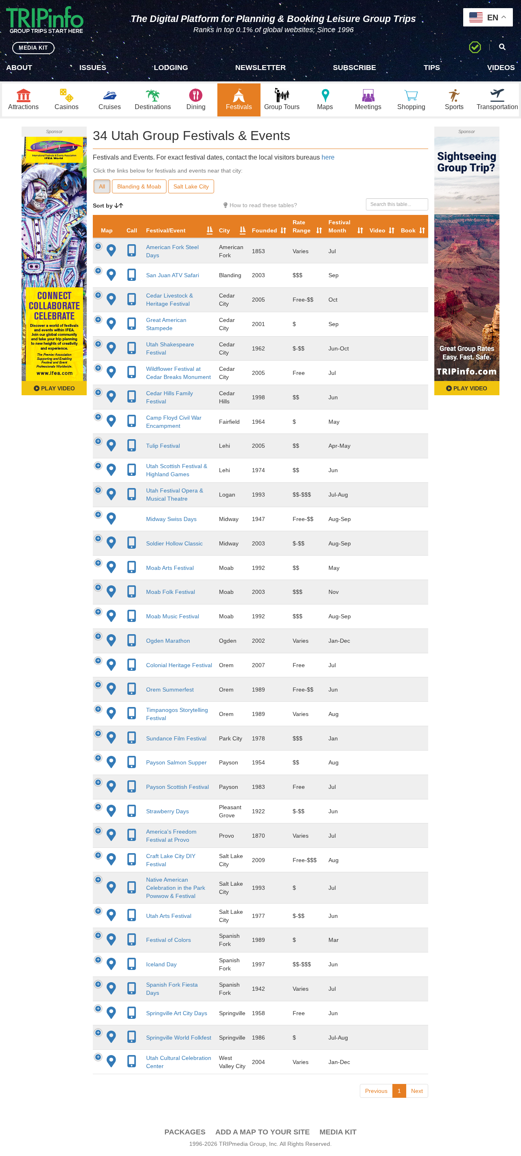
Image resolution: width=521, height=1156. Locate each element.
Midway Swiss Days (171, 519)
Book (408, 230)
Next (417, 1091)
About (19, 67)
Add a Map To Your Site (262, 1132)
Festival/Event (166, 230)
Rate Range (302, 226)
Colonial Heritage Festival (179, 665)
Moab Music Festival (172, 616)
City (224, 230)
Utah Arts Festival (168, 916)
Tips (432, 67)
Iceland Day (161, 964)
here (328, 157)
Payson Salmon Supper (176, 762)
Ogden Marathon (168, 640)
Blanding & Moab (139, 186)
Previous (376, 1091)
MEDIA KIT (33, 48)
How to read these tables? (262, 205)
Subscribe (354, 67)
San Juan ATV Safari (172, 275)
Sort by (103, 205)
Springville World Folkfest (178, 1037)
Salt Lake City (191, 186)
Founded (264, 230)
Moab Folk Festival (170, 592)
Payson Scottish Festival (177, 787)
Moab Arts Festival (170, 568)
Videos (501, 67)
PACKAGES (185, 1132)
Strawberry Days (167, 811)
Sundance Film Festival (176, 738)
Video (377, 230)
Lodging (171, 67)
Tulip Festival (163, 445)
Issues (92, 67)
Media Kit (338, 1132)
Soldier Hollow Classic (174, 543)
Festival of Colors (168, 940)
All (102, 186)
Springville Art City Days (176, 1013)
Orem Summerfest (170, 689)
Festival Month (339, 226)
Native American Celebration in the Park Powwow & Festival (175, 887)
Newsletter (260, 67)
